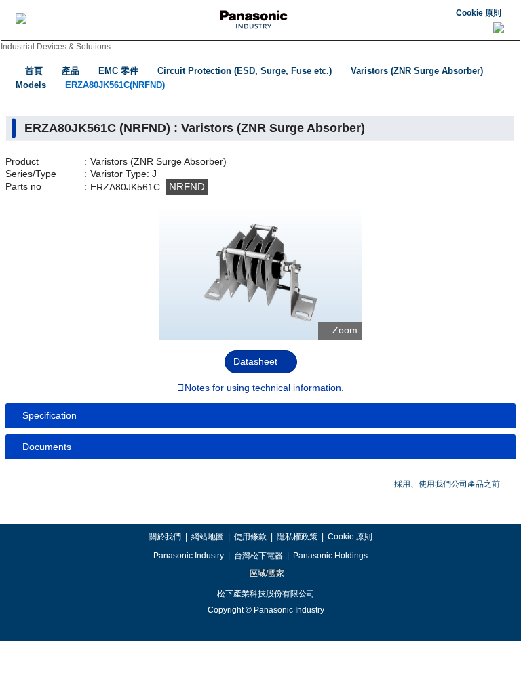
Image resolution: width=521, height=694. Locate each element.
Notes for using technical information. (264, 388)
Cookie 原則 (478, 13)
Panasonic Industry (188, 555)
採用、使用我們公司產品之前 (447, 484)
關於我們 (165, 537)
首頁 (34, 71)
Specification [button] (49, 415)
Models (31, 85)
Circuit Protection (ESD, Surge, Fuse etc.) (244, 71)
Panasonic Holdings (330, 555)
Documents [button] (46, 446)
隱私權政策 (297, 537)
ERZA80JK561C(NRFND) (115, 85)
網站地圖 (207, 537)
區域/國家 (266, 573)
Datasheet (255, 361)
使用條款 (250, 537)
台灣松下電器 (258, 555)
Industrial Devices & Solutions (56, 47)
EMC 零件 (118, 71)
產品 (70, 71)
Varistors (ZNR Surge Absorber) (417, 71)
